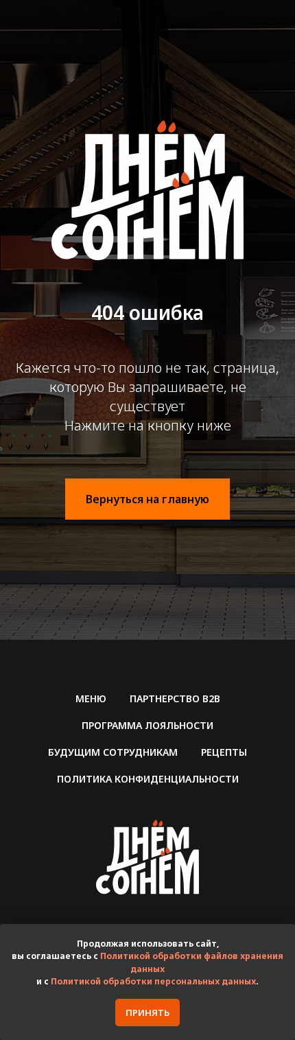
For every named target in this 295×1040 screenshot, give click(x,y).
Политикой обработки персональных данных (153, 981)
